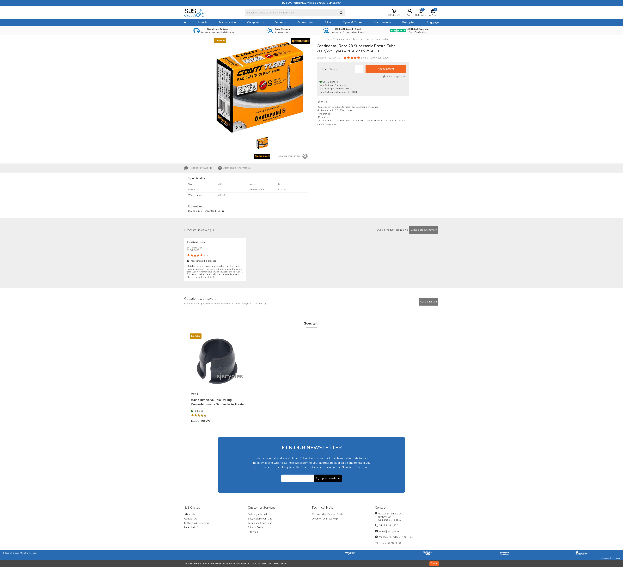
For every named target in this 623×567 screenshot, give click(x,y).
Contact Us (190, 518)
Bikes (328, 22)
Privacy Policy (255, 527)
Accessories (305, 22)
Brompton (408, 22)
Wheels (280, 22)
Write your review (379, 57)
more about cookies (278, 563)
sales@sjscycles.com (391, 531)
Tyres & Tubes (352, 22)
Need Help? (191, 527)
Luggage (433, 22)
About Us (189, 514)
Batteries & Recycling (196, 523)
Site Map (253, 532)
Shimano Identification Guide (327, 514)
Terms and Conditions (260, 523)
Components (255, 22)
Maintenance (382, 22)
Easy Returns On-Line (260, 518)
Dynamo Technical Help (325, 518)
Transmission (227, 22)
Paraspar (616, 558)
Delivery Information (259, 514)
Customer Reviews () (329, 57)
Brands (202, 22)
